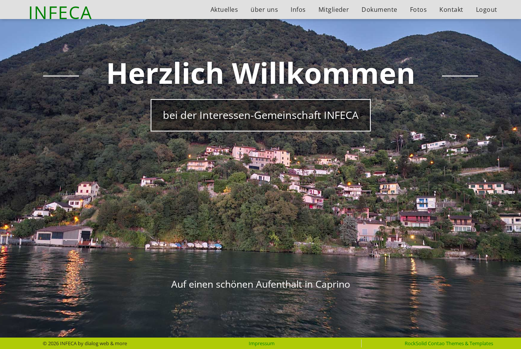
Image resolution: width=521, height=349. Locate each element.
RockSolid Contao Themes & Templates (449, 343)
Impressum (262, 343)
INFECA (60, 12)
